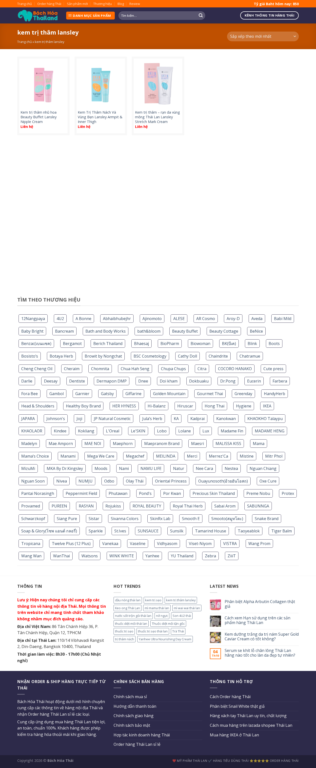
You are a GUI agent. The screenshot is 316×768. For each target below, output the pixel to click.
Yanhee (152, 556)
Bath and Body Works (105, 331)
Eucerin (254, 381)
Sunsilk (176, 531)
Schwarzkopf (33, 518)
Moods (101, 468)
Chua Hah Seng (135, 368)
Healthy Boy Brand (83, 406)
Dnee (143, 381)
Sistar (94, 518)
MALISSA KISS (228, 443)
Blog (121, 3)
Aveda (256, 318)
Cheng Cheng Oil (36, 368)
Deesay (51, 381)
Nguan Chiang (263, 468)
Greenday (243, 393)
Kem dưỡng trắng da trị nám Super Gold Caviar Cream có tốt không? (262, 636)
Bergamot (72, 343)
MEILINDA (165, 456)
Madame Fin (232, 431)
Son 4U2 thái (182, 615)
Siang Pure (67, 518)
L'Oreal (112, 431)
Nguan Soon (33, 481)
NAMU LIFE (150, 468)
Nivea (61, 481)
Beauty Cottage (223, 331)
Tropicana (30, 543)
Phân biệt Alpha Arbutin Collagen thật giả (260, 604)
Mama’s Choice (35, 456)
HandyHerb (274, 393)
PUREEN (59, 506)
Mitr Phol (273, 456)
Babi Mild (282, 318)
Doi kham (169, 381)
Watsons (89, 556)
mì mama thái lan (157, 608)
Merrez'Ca (218, 456)
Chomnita (100, 368)
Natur (178, 468)
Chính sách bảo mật (132, 725)
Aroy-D (233, 318)
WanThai (61, 556)
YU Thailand (182, 556)
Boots (274, 343)
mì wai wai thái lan (187, 608)
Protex (288, 493)
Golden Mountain (169, 393)
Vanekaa (110, 543)
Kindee (60, 431)
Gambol (56, 393)
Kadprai (197, 418)
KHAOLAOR (31, 431)
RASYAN (86, 506)
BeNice (256, 331)
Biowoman (200, 343)
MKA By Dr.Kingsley (65, 468)
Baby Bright (32, 331)
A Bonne (83, 318)
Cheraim (71, 368)
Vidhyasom (167, 543)
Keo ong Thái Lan (127, 608)
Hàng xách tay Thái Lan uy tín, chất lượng (248, 715)
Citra (202, 368)
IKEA (267, 406)
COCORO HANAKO (235, 368)
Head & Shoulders (37, 406)
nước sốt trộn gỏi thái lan (133, 615)
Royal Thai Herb (188, 506)
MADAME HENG (269, 431)
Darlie (26, 381)
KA (176, 418)
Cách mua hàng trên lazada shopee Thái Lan (251, 725)
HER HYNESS (124, 406)
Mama (258, 443)
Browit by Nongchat (103, 356)
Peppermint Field (81, 493)
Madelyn (29, 443)
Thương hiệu (102, 3)
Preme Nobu (258, 493)
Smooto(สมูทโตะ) (227, 518)
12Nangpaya (33, 318)
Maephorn (123, 443)
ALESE (179, 318)
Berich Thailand (107, 343)
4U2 (60, 318)
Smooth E (191, 518)
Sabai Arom (225, 506)
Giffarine (133, 393)
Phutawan (118, 493)
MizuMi (28, 468)
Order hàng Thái (49, 3)
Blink (252, 343)
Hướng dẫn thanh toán (135, 706)
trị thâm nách (124, 639)
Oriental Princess (171, 481)
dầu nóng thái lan (127, 600)
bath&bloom (148, 331)
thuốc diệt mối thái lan (131, 623)
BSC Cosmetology (150, 356)
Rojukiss (113, 506)
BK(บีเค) (229, 343)
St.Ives (120, 531)
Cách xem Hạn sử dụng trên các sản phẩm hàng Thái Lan (257, 620)
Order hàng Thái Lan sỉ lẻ (137, 744)
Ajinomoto (152, 318)
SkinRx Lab (160, 518)
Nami (124, 468)
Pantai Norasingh (37, 493)
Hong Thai (214, 406)
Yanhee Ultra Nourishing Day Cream (165, 639)
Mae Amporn (61, 443)
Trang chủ (24, 3)
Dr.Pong (228, 381)
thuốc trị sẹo (124, 631)
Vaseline (137, 543)
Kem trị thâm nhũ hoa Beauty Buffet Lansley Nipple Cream (38, 117)
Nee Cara (204, 468)
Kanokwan (226, 418)
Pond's (145, 493)
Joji (79, 418)
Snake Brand (266, 518)
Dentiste (77, 381)
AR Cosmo (205, 318)
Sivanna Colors (124, 518)
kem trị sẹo (153, 600)
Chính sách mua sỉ (130, 696)
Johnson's (55, 418)
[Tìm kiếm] (201, 15)
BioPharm (169, 343)
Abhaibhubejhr (117, 318)
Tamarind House (210, 531)
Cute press (273, 368)
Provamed (30, 506)
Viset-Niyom (200, 543)
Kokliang (86, 431)
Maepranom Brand (161, 443)
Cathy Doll (187, 356)
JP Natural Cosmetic (112, 418)
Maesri (197, 443)
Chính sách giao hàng (134, 715)
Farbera (280, 381)
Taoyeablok (249, 531)
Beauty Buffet (185, 331)
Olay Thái (134, 481)
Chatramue (249, 356)
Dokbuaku (199, 381)
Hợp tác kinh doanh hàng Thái (142, 735)
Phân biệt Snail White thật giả (237, 706)
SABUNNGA (258, 506)
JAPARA (28, 418)
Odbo (109, 481)
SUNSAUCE (148, 531)
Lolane (184, 431)
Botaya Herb (61, 356)
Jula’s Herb (152, 418)
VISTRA (230, 543)
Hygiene (243, 406)
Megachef (135, 456)
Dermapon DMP (112, 381)
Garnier (82, 393)
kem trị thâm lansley (181, 600)
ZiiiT (232, 556)
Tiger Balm (281, 531)
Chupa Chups (173, 368)
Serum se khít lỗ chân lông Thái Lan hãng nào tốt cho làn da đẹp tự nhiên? (260, 653)
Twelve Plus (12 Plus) (71, 543)
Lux (205, 431)
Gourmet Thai (210, 393)
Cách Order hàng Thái (230, 696)
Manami (68, 456)
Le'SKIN (138, 431)
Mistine (247, 456)
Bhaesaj (141, 343)
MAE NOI (92, 443)
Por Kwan (172, 493)
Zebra (210, 556)
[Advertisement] (158, 218)
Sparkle (96, 531)
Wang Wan (31, 556)
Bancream (64, 331)
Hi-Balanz (157, 406)
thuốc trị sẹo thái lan (153, 631)
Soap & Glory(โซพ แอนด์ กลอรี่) (49, 531)
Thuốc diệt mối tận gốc (168, 623)
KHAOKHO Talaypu (265, 418)
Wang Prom (259, 543)
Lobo (162, 431)
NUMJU (86, 481)
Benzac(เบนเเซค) (36, 343)
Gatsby (107, 393)
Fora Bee (29, 393)
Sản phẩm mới (77, 3)
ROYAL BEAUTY (147, 506)
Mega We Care (100, 456)
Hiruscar (185, 406)
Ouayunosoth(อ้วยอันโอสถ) (223, 481)
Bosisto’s (29, 356)
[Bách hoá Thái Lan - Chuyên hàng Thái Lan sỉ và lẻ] (37, 15)
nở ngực (162, 615)
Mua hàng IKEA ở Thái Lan (234, 735)
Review (134, 3)
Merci (192, 456)
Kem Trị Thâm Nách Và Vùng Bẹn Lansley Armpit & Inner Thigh (100, 117)
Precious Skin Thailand (214, 493)
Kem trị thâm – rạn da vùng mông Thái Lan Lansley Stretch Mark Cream (157, 117)
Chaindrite (218, 356)
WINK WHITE (121, 556)
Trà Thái (178, 631)
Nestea (231, 468)
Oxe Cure (267, 481)
